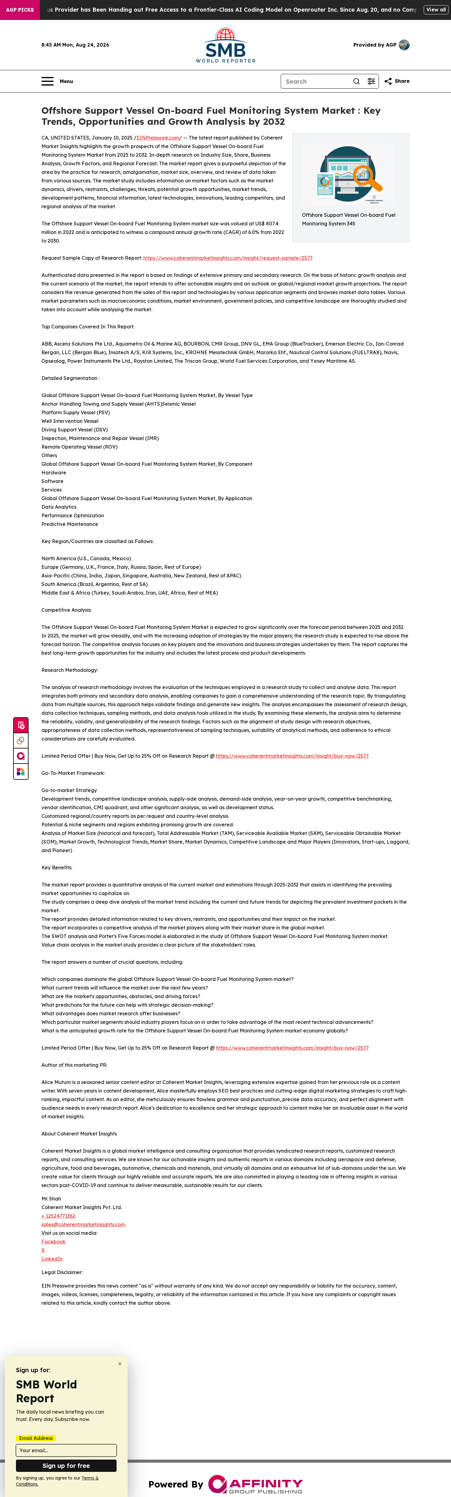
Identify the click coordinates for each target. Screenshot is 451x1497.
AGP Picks (20, 10)
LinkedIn (52, 1259)
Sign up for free (66, 1465)
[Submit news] (21, 725)
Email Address (36, 1438)
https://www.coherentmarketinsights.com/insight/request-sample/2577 (228, 258)
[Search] (356, 81)
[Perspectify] (21, 740)
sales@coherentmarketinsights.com (83, 1224)
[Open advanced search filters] (371, 81)
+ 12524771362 (58, 1216)
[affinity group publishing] (21, 756)
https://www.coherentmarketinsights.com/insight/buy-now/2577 (292, 756)
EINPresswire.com (158, 138)
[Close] (120, 1364)
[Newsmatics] (21, 771)
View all (436, 9)
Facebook (53, 1242)
